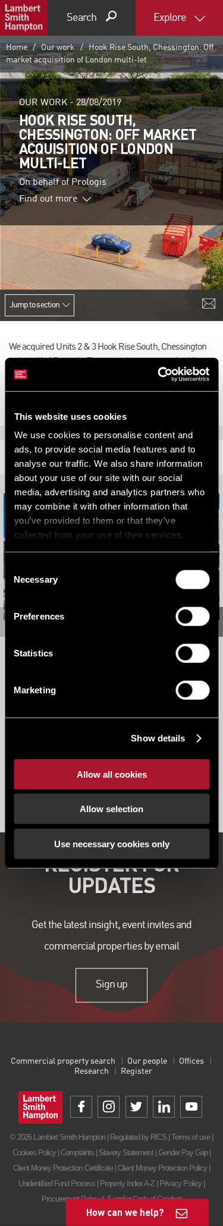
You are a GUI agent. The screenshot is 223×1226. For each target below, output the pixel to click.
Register (136, 1071)
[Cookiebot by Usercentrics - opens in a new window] (158, 374)
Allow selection (111, 809)
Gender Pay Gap (183, 1152)
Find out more (48, 199)
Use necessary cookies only (111, 843)
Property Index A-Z (127, 1183)
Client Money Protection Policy (162, 1168)
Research (91, 1071)
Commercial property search (63, 1061)
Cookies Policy (34, 1152)
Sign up (111, 984)
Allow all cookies (112, 774)
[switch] (192, 615)
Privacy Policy (180, 1183)
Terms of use (190, 1137)
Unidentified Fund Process (56, 1183)
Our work (58, 47)
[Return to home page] (24, 18)
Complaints (77, 1152)
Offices (191, 1061)
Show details (158, 738)
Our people (147, 1061)
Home (16, 47)
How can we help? (125, 1212)
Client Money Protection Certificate (63, 1168)
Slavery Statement (126, 1152)
